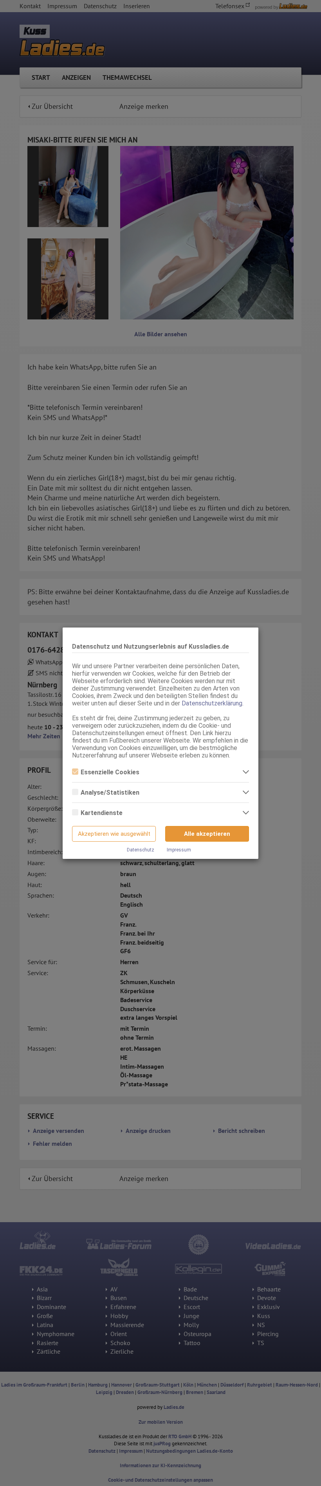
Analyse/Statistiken (110, 792)
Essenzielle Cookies (110, 772)
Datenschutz (140, 850)
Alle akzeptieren (207, 833)
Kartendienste (102, 813)
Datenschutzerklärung (212, 703)
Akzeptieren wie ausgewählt (114, 833)
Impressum (179, 850)
